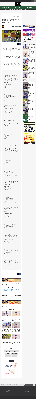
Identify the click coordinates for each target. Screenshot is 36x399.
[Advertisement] (29, 19)
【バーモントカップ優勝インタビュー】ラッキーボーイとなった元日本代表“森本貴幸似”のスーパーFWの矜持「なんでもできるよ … (31, 101)
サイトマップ (27, 391)
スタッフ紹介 (27, 390)
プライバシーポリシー (9, 391)
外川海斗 (15, 351)
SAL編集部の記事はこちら (16, 26)
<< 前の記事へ (4, 295)
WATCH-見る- (5, 9)
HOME (1, 9)
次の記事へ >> (18, 295)
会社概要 (9, 390)
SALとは (27, 388)
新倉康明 (7, 353)
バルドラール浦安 (8, 351)
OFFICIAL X (3, 384)
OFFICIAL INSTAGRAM (15, 385)
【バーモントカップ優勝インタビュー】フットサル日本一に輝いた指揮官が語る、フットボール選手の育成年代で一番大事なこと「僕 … (30, 85)
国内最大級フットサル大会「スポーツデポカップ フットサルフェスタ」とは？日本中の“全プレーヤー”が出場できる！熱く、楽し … (31, 117)
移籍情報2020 (14, 353)
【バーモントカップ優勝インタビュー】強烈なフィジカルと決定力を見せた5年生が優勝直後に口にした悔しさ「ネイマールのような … (31, 93)
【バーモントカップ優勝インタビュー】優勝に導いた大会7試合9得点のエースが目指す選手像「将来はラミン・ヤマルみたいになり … (31, 109)
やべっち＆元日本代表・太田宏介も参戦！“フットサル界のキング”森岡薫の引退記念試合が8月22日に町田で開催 (31, 68)
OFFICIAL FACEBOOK (9, 385)
